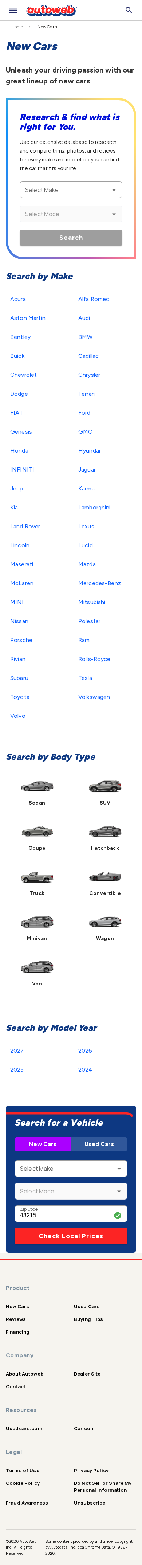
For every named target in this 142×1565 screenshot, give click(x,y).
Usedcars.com (24, 1428)
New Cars (42, 1144)
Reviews (16, 1319)
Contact (15, 1386)
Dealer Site (87, 1373)
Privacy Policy (91, 1470)
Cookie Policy (23, 1483)
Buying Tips (88, 1319)
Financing (17, 1332)
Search (71, 238)
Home (17, 27)
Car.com (84, 1428)
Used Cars (99, 1144)
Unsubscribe (90, 1502)
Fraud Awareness (27, 1502)
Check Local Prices (71, 1236)
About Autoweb (24, 1373)
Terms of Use (22, 1470)
